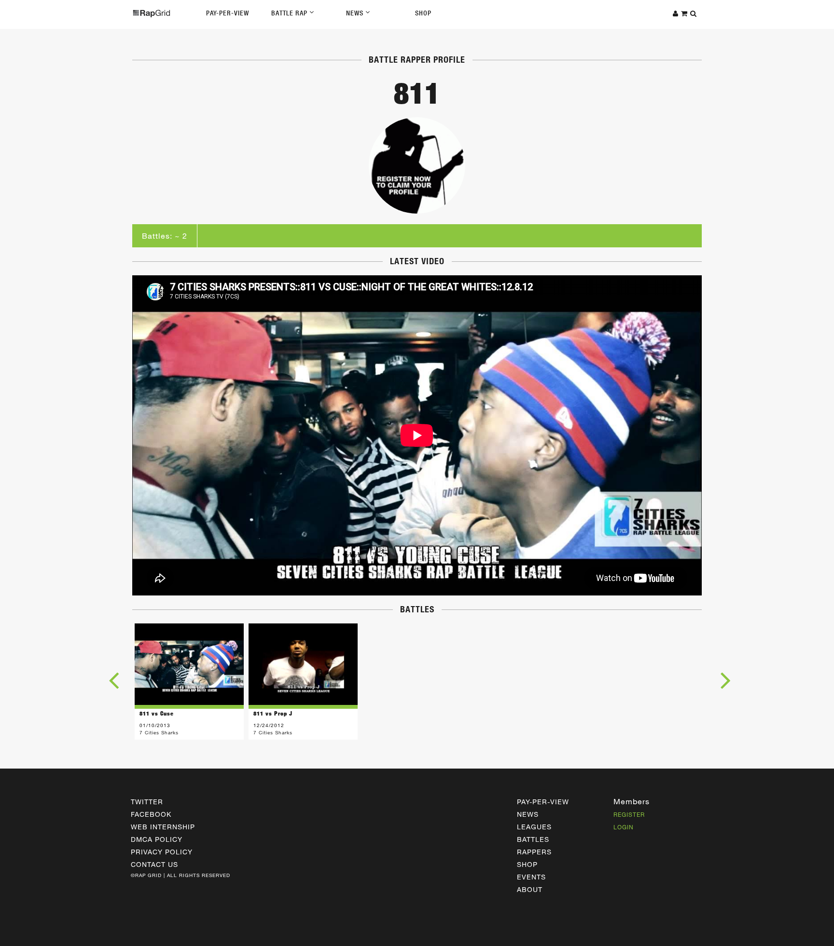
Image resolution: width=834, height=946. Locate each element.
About (529, 889)
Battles (533, 839)
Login (623, 827)
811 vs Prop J (272, 713)
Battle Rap (290, 13)
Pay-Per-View (227, 13)
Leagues (534, 827)
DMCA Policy (156, 839)
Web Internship (163, 827)
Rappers (534, 852)
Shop (423, 13)
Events (531, 877)
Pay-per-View (543, 801)
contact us (154, 864)
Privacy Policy (162, 852)
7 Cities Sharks (159, 732)
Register (629, 814)
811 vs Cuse (156, 713)
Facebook (151, 814)
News (355, 13)
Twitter (147, 801)
